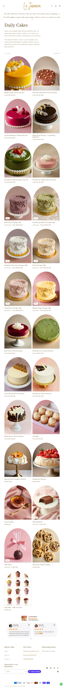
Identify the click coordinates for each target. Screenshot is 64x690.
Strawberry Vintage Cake (13, 308)
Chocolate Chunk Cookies (41, 564)
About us (6, 655)
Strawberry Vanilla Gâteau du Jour (44, 180)
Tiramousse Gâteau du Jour (41, 393)
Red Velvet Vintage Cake (12, 222)
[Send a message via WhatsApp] (61, 684)
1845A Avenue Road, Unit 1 (31, 651)
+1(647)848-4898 (28, 659)
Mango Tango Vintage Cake (41, 308)
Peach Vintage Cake (39, 265)
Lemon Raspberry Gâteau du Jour (16, 135)
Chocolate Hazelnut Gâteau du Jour (44, 92)
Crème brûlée (9, 522)
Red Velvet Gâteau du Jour (13, 351)
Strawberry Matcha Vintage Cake (43, 222)
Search (6, 651)
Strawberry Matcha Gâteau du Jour (16, 180)
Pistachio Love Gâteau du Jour (42, 351)
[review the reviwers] (29, 625)
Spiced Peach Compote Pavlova (15, 479)
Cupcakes (35, 436)
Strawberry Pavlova (39, 479)
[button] (4, 6)
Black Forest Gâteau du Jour (14, 436)
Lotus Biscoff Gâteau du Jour (14, 393)
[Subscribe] (25, 671)
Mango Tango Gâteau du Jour (14, 92)
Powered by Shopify (20, 686)
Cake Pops (7, 564)
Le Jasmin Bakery (12, 686)
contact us (7, 659)
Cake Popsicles (37, 522)
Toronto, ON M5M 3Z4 (29, 655)
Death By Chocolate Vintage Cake (16, 265)
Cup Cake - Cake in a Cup (13, 607)
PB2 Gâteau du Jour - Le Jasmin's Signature (43, 136)
